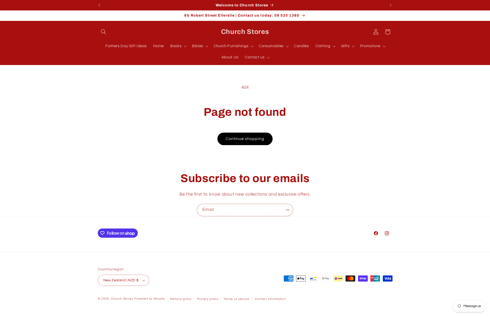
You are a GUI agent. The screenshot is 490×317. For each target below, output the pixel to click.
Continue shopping (245, 139)
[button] (103, 32)
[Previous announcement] (99, 5)
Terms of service (236, 299)
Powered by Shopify (149, 298)
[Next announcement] (390, 5)
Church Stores (122, 298)
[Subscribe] (287, 210)
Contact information (270, 299)
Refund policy (181, 299)
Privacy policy (207, 299)
